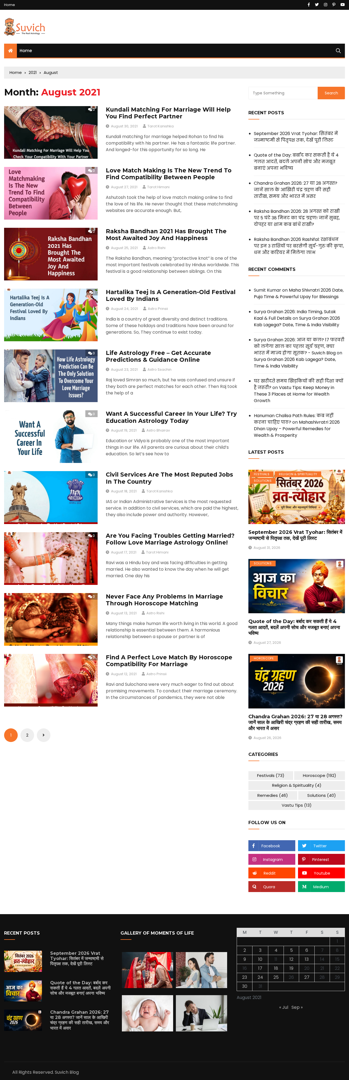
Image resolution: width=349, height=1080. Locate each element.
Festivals (261, 474)
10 (260, 959)
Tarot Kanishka (161, 126)
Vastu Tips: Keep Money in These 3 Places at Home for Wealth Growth (294, 394)
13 (307, 959)
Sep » (297, 1007)
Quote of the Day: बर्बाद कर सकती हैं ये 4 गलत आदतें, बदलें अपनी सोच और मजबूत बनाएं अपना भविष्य (296, 161)
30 (244, 986)
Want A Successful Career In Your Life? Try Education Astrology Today (171, 417)
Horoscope (264, 658)
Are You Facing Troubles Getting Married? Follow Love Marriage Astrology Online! (170, 539)
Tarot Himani (158, 187)
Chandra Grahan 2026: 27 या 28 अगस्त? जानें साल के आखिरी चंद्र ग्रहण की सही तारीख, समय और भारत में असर (295, 189)
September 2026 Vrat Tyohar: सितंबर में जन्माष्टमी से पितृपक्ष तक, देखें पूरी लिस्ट (296, 136)
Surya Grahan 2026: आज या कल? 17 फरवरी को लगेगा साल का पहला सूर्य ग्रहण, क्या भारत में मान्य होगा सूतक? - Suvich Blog (299, 346)
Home (9, 5)
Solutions (263, 480)
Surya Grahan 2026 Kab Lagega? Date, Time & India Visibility (297, 321)
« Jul (283, 1007)
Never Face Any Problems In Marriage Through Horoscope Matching (164, 600)
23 (244, 977)
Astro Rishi (157, 247)
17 (260, 968)
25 (276, 977)
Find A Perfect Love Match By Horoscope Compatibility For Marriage (169, 661)
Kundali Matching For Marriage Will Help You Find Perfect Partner (168, 113)
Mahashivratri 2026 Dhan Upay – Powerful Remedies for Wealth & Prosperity (297, 428)
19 (291, 968)
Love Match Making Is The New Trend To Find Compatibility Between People (168, 174)
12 (291, 959)
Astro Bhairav (158, 430)
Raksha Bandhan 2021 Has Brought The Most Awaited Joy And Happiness (166, 234)
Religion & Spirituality (298, 474)
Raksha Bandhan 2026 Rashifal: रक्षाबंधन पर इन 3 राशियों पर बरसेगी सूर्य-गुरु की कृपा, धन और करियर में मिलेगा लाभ (299, 246)
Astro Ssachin (160, 369)
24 (260, 977)
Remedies (272, 795)
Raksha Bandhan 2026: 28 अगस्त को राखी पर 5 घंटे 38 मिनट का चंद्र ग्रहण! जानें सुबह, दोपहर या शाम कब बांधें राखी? (297, 218)
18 (276, 968)
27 (306, 977)
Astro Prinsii (158, 308)
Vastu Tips (297, 805)
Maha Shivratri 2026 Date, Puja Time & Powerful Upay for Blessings (299, 293)
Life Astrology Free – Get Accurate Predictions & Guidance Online (158, 356)
